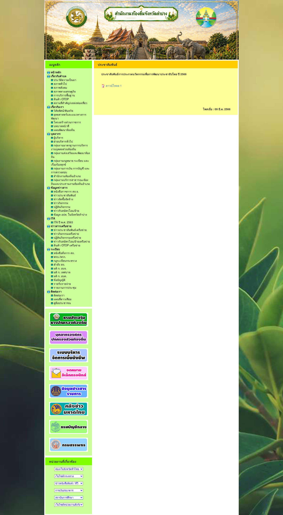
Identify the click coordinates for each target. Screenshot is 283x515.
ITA (52, 218)
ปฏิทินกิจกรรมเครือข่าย (67, 237)
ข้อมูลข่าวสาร (59, 187)
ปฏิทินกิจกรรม (61, 207)
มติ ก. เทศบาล (61, 272)
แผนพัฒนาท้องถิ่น (64, 130)
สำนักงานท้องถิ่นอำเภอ (67, 176)
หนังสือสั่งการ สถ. (64, 253)
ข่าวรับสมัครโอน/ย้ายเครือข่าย (71, 241)
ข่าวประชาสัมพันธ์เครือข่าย (70, 230)
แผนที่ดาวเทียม (62, 299)
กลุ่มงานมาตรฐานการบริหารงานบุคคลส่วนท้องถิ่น (69, 147)
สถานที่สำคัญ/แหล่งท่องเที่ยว (70, 103)
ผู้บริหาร (58, 137)
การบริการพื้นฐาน (64, 95)
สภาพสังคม (60, 87)
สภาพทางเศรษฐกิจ (64, 91)
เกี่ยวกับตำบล (58, 76)
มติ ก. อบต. (60, 276)
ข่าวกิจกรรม (60, 203)
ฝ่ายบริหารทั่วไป (63, 141)
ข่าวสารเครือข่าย (60, 226)
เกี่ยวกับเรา (57, 107)
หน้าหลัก (55, 72)
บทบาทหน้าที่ (61, 126)
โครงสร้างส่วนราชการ (67, 122)
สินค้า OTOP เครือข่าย (66, 245)
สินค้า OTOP (61, 99)
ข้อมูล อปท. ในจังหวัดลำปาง (70, 214)
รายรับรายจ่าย (62, 284)
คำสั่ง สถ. (59, 264)
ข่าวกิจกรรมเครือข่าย (66, 234)
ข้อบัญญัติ (59, 280)
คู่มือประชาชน (62, 303)
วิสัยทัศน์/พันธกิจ (63, 110)
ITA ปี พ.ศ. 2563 (63, 222)
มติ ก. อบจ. (60, 268)
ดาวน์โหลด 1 (113, 86)
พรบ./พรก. (59, 257)
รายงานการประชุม (64, 287)
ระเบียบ (55, 249)
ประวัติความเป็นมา (64, 80)
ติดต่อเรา (56, 291)
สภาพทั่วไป (60, 84)
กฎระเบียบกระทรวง (65, 260)
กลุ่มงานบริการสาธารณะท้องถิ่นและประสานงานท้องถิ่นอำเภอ (70, 182)
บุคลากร (55, 134)
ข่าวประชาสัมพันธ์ (64, 195)
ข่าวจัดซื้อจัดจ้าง (63, 199)
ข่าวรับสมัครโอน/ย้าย (66, 210)
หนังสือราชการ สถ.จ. (66, 191)
